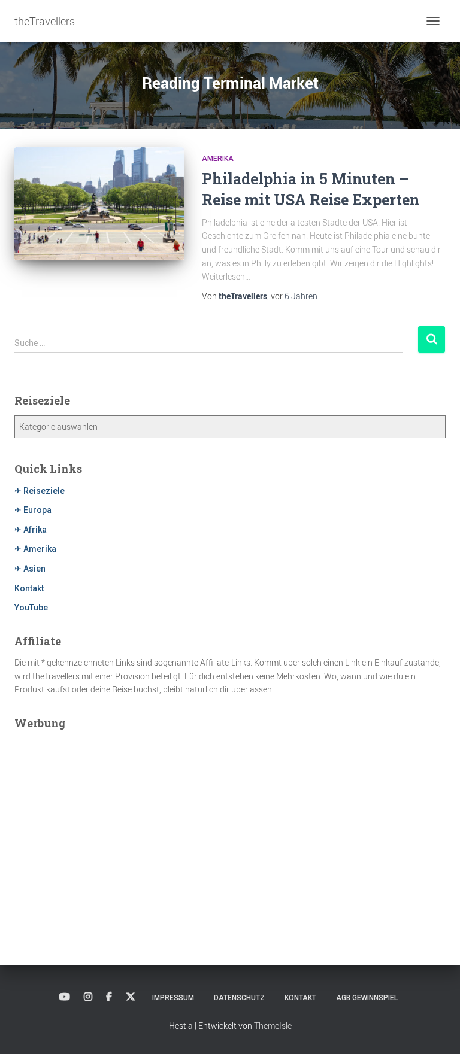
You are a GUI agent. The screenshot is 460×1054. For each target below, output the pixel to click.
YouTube (31, 607)
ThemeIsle (273, 1025)
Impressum (173, 998)
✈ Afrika (30, 529)
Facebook (109, 997)
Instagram (88, 997)
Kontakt (29, 588)
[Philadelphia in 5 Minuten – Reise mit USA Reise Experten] (99, 203)
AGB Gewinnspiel (367, 998)
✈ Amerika (35, 549)
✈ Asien (30, 568)
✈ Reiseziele (39, 491)
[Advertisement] (230, 822)
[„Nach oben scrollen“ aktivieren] (436, 1030)
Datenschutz (239, 998)
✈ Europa (33, 510)
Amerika (218, 158)
